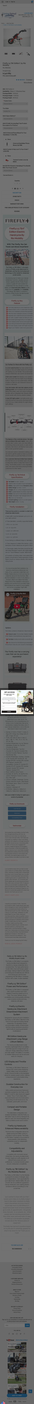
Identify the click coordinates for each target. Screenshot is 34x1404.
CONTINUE (9, 711)
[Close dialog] (32, 691)
